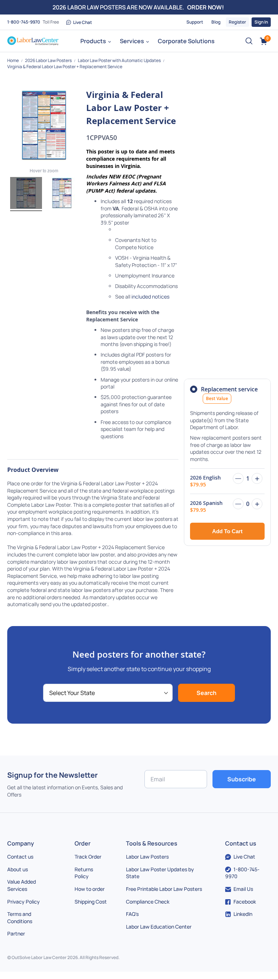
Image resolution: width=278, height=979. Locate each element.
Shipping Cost (91, 901)
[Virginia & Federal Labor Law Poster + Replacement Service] (26, 194)
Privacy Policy (23, 901)
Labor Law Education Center (158, 926)
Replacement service (229, 393)
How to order (90, 888)
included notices (150, 296)
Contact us (20, 856)
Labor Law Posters (147, 856)
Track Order (88, 856)
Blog (215, 22)
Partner (16, 933)
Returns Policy (84, 873)
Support (194, 22)
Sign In (261, 22)
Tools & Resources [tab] (151, 843)
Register (237, 22)
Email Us (243, 888)
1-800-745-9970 (23, 22)
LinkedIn (242, 913)
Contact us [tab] (240, 843)
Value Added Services (21, 885)
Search (206, 693)
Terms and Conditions (19, 917)
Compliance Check (147, 901)
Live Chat (82, 22)
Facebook (244, 901)
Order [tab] (82, 843)
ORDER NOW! (205, 7)
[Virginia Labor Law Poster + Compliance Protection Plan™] (62, 194)
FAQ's (132, 913)
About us (17, 869)
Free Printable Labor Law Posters (164, 888)
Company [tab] (20, 843)
